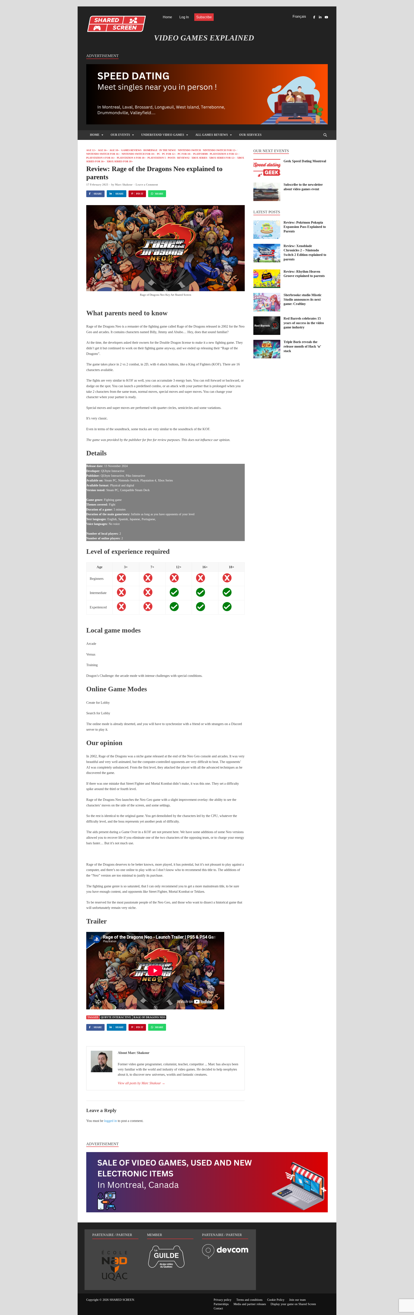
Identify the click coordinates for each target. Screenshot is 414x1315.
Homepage (150, 150)
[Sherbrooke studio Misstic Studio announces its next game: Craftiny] (266, 295)
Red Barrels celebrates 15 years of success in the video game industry (304, 323)
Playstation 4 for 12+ (224, 154)
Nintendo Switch (189, 150)
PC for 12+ (169, 154)
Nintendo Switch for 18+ (138, 154)
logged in (110, 1121)
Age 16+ (103, 150)
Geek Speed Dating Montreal (305, 161)
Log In (184, 17)
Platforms (200, 154)
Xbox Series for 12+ (222, 157)
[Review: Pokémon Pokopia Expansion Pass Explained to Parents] (266, 223)
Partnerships (221, 1304)
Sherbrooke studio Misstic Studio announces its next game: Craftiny (302, 299)
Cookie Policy (275, 1299)
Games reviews (131, 150)
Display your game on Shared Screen (293, 1304)
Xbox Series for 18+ (120, 161)
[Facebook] (314, 17)
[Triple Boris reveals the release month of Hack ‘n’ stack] (266, 342)
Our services (250, 134)
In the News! (167, 150)
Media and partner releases (250, 1304)
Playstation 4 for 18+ (131, 157)
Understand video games (162, 134)
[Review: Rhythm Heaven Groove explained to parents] (266, 272)
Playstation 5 (156, 157)
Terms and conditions (249, 1299)
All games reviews (211, 134)
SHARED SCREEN (122, 1299)
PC (158, 154)
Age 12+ (91, 150)
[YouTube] (326, 17)
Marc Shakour (124, 184)
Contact (218, 1308)
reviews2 (183, 157)
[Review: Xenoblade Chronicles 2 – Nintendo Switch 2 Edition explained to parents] (266, 246)
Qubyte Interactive (116, 1017)
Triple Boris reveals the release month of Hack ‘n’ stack (302, 346)
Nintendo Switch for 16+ (103, 154)
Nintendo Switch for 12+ (219, 150)
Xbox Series (199, 157)
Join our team (297, 1299)
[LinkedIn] (320, 17)
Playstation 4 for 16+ (100, 157)
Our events (120, 134)
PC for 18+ (184, 154)
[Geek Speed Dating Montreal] (266, 161)
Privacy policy (222, 1299)
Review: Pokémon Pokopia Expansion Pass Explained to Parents (305, 227)
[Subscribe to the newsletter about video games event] (266, 185)
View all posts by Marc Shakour (141, 1083)
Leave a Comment (147, 184)
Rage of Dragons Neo (149, 1017)
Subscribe (204, 17)
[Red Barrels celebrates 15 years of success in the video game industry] (266, 319)
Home (167, 17)
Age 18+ (114, 150)
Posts (171, 157)
